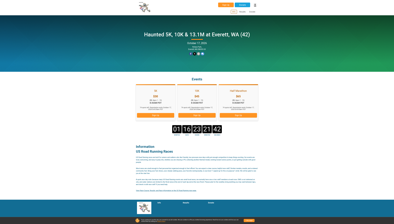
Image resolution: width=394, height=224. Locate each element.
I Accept (249, 220)
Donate (242, 5)
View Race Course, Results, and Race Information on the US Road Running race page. (166, 191)
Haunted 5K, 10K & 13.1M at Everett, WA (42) (197, 34)
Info (234, 12)
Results (242, 12)
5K (155, 90)
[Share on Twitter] (194, 53)
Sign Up (225, 5)
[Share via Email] (198, 53)
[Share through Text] (202, 53)
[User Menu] (255, 5)
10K (197, 90)
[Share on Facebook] (190, 53)
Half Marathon (238, 90)
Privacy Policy (161, 221)
